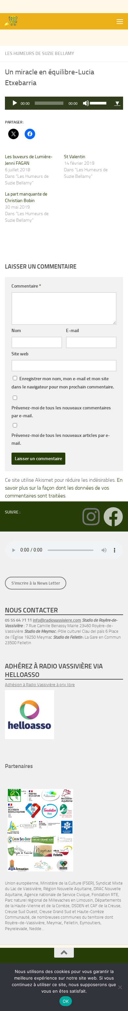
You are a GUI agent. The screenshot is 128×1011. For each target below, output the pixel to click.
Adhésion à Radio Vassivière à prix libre (40, 684)
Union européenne (21, 883)
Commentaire (26, 286)
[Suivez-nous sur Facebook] (113, 517)
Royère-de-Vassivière (25, 922)
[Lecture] (14, 103)
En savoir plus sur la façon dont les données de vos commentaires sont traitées (64, 488)
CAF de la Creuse (105, 905)
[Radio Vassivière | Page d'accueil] (14, 21)
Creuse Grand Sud (55, 911)
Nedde (35, 928)
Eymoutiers (90, 922)
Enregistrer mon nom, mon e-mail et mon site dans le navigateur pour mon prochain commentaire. (62, 383)
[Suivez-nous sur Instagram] (91, 517)
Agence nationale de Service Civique (57, 894)
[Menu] (120, 21)
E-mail (72, 330)
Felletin (71, 922)
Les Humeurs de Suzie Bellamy (39, 53)
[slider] (99, 102)
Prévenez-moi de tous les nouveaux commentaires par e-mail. (61, 412)
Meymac (54, 922)
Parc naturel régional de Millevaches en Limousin (49, 900)
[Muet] (86, 103)
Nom (16, 330)
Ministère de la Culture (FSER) (67, 883)
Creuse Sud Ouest (21, 911)
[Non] (120, 987)
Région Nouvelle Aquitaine (67, 888)
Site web (20, 354)
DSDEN (78, 905)
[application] (58, 103)
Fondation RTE (105, 894)
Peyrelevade (16, 928)
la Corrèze (61, 905)
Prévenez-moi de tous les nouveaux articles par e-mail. (60, 439)
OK (66, 1001)
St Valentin (74, 156)
